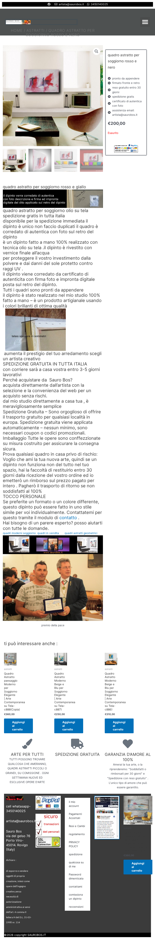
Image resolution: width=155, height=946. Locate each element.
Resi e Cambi (77, 826)
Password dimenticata (76, 876)
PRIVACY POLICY (74, 844)
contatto (68, 517)
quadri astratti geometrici (80, 533)
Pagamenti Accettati (75, 816)
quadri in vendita (49, 533)
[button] (145, 22)
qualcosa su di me (76, 864)
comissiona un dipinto (76, 896)
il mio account (74, 803)
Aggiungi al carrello (18, 726)
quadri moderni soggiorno (20, 533)
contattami (75, 886)
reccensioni (76, 906)
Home (17, 30)
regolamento (77, 834)
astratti (35, 30)
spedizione (76, 854)
